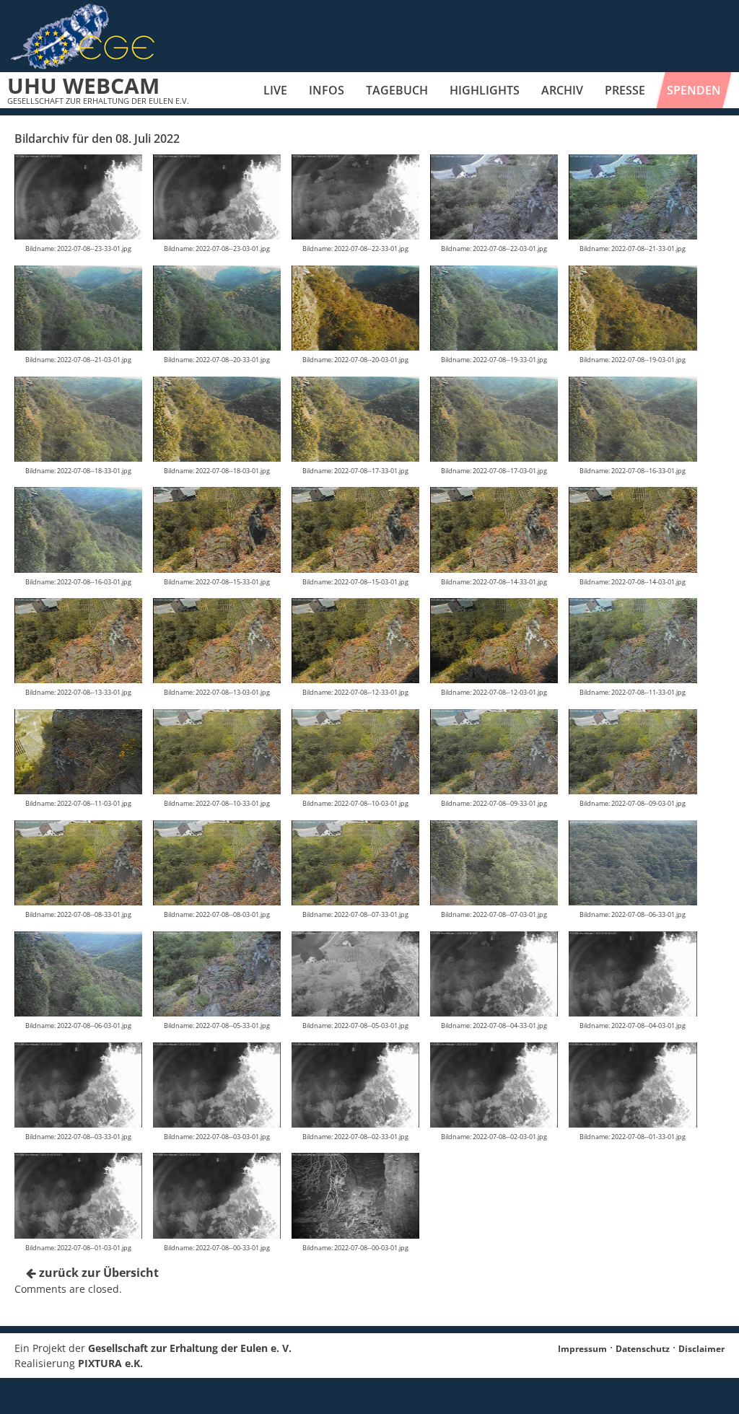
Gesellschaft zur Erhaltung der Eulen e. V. (190, 1348)
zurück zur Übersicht (97, 1273)
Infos (326, 90)
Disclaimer (701, 1349)
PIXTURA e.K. (110, 1363)
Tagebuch (397, 90)
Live (275, 90)
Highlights (485, 90)
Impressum (582, 1349)
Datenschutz (643, 1349)
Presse (625, 90)
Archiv (562, 90)
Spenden (694, 90)
